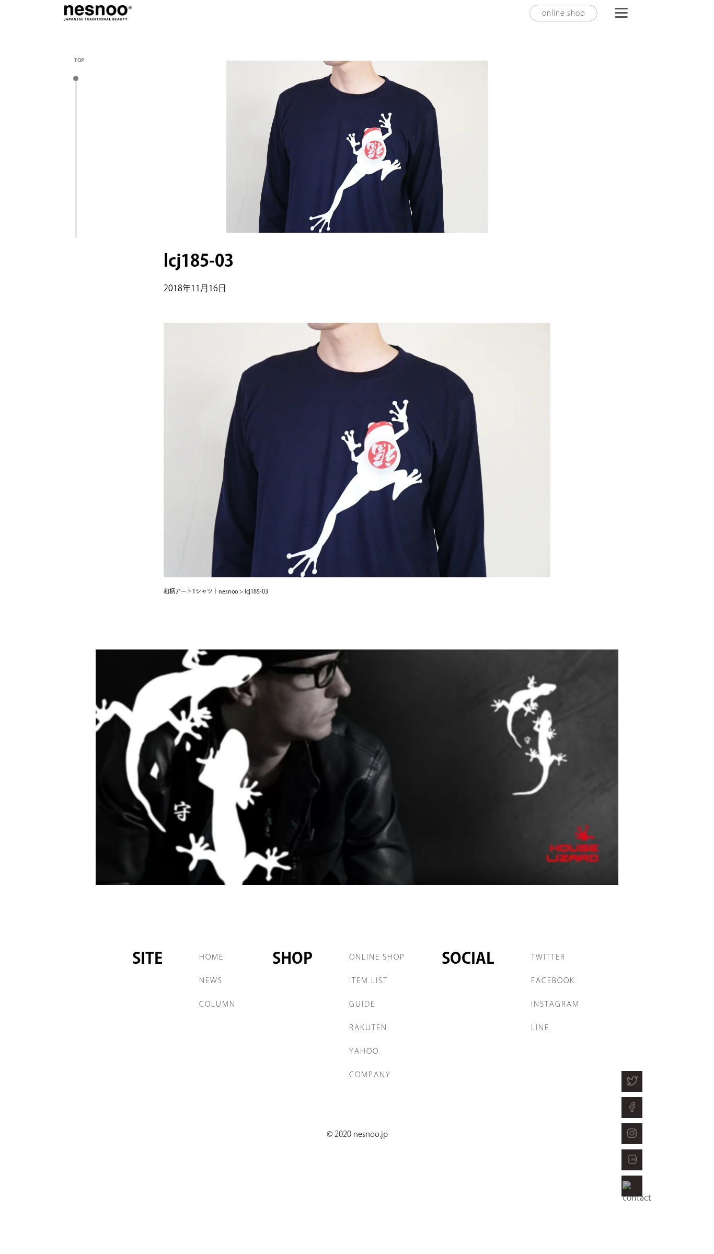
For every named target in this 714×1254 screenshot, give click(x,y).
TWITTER (548, 957)
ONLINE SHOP (377, 957)
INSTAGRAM (555, 1004)
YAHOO (364, 1051)
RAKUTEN (368, 1027)
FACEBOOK (553, 980)
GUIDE (362, 1004)
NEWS (211, 980)
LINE (540, 1027)
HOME (211, 957)
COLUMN (217, 1004)
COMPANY (370, 1074)
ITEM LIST (368, 980)
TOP (79, 60)
